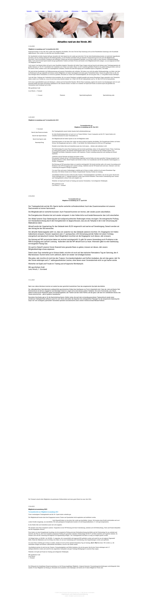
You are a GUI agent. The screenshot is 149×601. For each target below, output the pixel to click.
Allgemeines (74, 11)
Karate (50, 11)
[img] (74, 5)
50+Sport (57, 11)
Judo (43, 11)
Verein (37, 11)
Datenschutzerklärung (97, 11)
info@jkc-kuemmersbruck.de (76, 596)
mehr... (30, 497)
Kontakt (66, 11)
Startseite (29, 11)
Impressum (85, 11)
